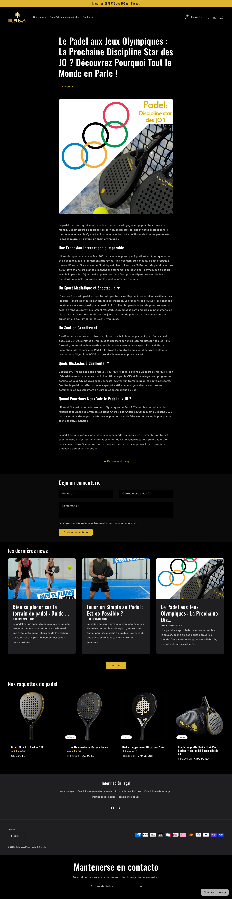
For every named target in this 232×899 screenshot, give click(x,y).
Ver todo (116, 665)
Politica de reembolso (104, 797)
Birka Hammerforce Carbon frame (87, 747)
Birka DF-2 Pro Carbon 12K (27, 747)
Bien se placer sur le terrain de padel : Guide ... (41, 610)
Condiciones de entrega (157, 791)
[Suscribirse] (140, 886)
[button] (39, 17)
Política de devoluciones (128, 791)
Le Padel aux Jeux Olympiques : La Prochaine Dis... (189, 613)
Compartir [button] (67, 86)
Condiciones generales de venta (94, 791)
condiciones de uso (129, 797)
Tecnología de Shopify (36, 847)
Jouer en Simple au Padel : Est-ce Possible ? (115, 610)
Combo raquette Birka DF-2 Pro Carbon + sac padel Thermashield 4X (198, 750)
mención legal (66, 791)
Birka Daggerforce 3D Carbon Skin (143, 747)
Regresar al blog (118, 461)
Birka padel (21, 847)
